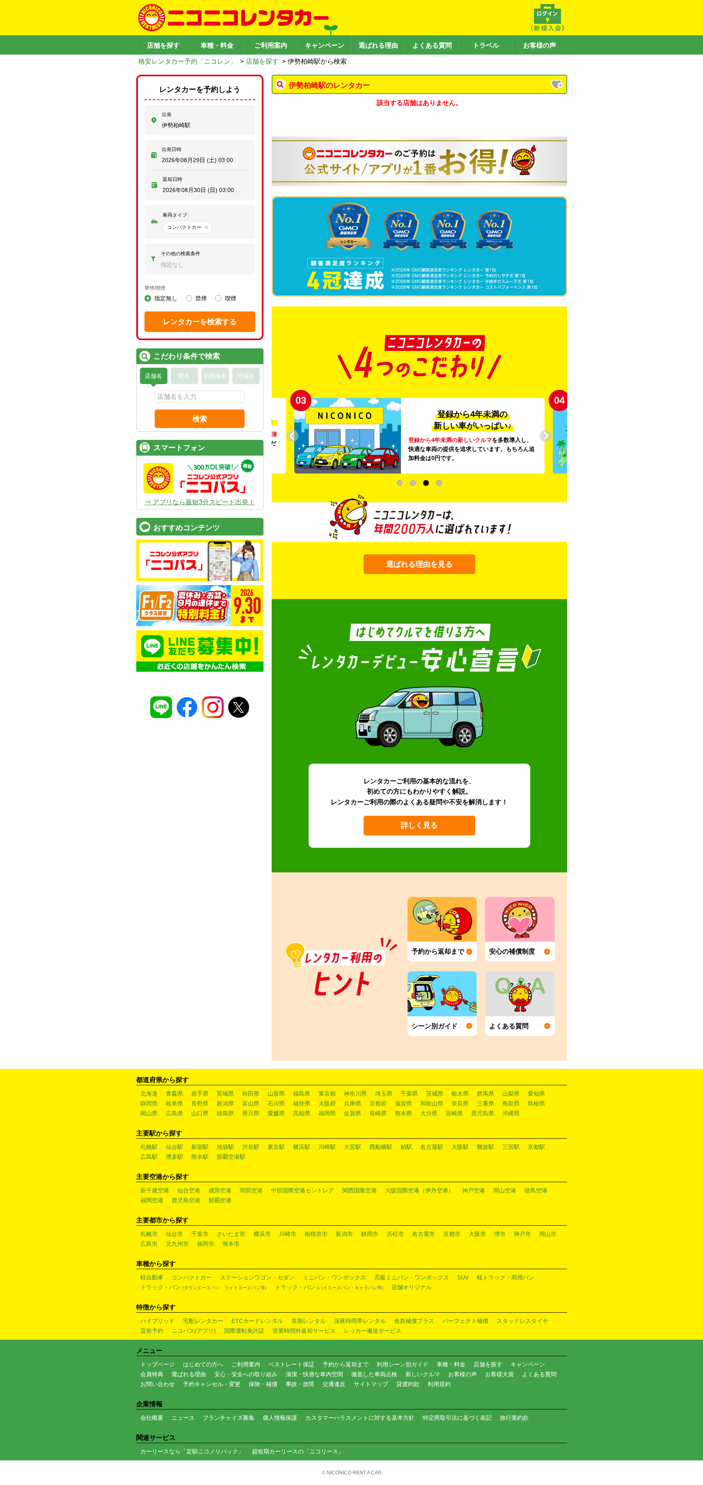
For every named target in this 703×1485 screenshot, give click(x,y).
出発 (167, 114)
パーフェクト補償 (465, 1321)
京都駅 (536, 1147)
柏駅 (406, 1147)
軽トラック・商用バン (505, 1277)
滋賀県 (403, 1103)
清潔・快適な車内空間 (314, 1374)
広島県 (174, 1113)
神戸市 (522, 1234)
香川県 (250, 1113)
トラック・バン (203, 1287)
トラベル (486, 45)
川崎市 (287, 1234)
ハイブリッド (157, 1321)
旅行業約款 (514, 1417)
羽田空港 (251, 1190)
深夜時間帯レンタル (360, 1321)
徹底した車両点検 (374, 1374)
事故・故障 (300, 1384)
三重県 (485, 1103)
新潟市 (344, 1234)
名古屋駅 (431, 1147)
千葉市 (199, 1234)
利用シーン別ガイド (402, 1364)
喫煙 (230, 298)
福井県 (301, 1103)
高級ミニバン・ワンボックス (411, 1277)
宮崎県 (454, 1113)
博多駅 (174, 1156)
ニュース (183, 1417)
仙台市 (174, 1234)
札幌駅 (149, 1147)
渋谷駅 (250, 1147)
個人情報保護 (280, 1417)
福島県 (301, 1093)
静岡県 (149, 1103)
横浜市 (262, 1234)
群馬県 (485, 1093)
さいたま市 (231, 1234)
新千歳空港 (154, 1190)
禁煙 (201, 298)
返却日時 (172, 179)
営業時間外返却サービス (304, 1330)
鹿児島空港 (186, 1200)
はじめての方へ (203, 1364)
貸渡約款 (407, 1384)
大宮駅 (352, 1147)
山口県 (199, 1113)
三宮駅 (511, 1147)
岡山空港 (504, 1190)
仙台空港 (188, 1190)
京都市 (451, 1234)
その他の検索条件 (180, 253)
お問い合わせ (157, 1384)
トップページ (157, 1364)
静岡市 (369, 1234)
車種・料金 (217, 45)
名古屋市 (423, 1234)
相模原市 (316, 1234)
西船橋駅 (380, 1147)
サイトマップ (371, 1384)
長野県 (199, 1103)
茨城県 (434, 1093)
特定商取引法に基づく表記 (457, 1417)
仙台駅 (174, 1147)
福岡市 (205, 1243)
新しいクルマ (422, 1374)
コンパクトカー (192, 1277)
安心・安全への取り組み (245, 1374)
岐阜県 (174, 1103)
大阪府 (327, 1103)
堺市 (500, 1234)
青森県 (174, 1093)
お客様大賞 (499, 1374)
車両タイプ (175, 215)
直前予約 (151, 1330)
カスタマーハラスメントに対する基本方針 (359, 1417)
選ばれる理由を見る (419, 564)
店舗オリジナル (412, 1287)
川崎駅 (327, 1147)
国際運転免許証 (244, 1330)
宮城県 (225, 1093)
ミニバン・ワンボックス (334, 1277)
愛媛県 (276, 1113)
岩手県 (199, 1093)
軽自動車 (151, 1277)
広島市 (149, 1243)
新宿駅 (199, 1147)
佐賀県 (352, 1113)
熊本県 (403, 1113)
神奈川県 (355, 1093)
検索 (199, 419)
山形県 (276, 1093)
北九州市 (177, 1243)
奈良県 (460, 1103)
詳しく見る (419, 825)
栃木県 (460, 1093)
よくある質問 (432, 45)
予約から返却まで (346, 1364)
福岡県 (327, 1113)
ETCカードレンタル (257, 1321)
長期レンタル (308, 1321)
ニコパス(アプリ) (194, 1330)
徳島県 (225, 1113)
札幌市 (149, 1234)
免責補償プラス (414, 1321)
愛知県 (536, 1093)
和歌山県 (431, 1103)
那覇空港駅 (231, 1156)
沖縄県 (511, 1113)
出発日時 (171, 149)
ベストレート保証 (291, 1364)
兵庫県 (352, 1103)
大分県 (428, 1113)
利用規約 (439, 1384)
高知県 (301, 1113)
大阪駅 (460, 1147)
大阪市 (477, 1234)
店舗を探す (163, 45)
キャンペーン (324, 45)
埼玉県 (383, 1093)
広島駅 (149, 1156)
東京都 (327, 1093)
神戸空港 (473, 1190)
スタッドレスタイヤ (522, 1321)
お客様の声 (539, 45)
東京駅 (276, 1147)
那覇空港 (219, 1200)
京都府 (378, 1103)
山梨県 (511, 1093)
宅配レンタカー (203, 1321)
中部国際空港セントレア (302, 1190)
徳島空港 (535, 1190)
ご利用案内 (270, 45)
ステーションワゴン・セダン (257, 1277)
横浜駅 (301, 1147)
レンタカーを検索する (200, 322)
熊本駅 (199, 1156)
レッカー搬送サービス (372, 1330)
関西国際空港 (359, 1190)
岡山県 (149, 1113)
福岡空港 (151, 1200)
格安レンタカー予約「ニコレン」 (187, 61)
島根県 (536, 1103)
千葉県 (409, 1093)
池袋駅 (225, 1147)
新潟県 (225, 1103)
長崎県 (378, 1113)
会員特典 (151, 1374)
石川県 (276, 1103)
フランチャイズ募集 (228, 1417)
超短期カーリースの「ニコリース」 (298, 1451)
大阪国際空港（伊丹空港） (419, 1190)
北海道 (149, 1093)
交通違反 (334, 1384)
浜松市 (395, 1234)
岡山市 (547, 1234)
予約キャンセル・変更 (211, 1384)
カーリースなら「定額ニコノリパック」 (192, 1451)
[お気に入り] (557, 85)
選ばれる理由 (378, 45)
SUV (463, 1277)
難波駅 (485, 1147)
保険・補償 (263, 1384)
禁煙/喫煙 (154, 288)
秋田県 (250, 1093)
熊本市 (231, 1243)
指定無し (165, 298)
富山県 (250, 1103)
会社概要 (151, 1417)
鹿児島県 (482, 1113)
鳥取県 (511, 1103)
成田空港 (219, 1190)
